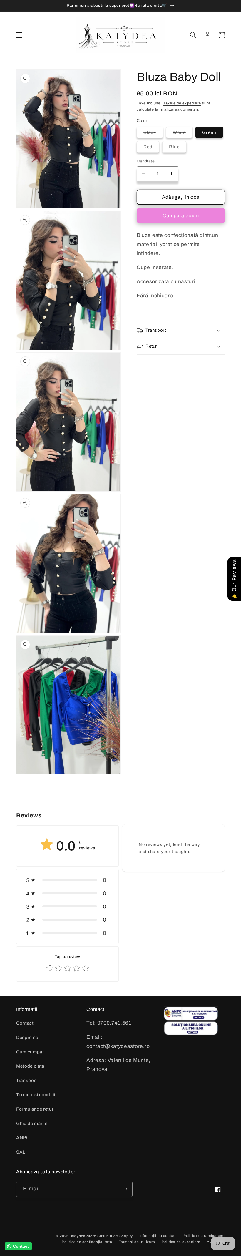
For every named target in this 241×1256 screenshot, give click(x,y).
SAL (20, 1151)
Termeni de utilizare (137, 1242)
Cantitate (146, 161)
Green (209, 132)
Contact (25, 1023)
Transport (26, 1080)
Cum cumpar (30, 1051)
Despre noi (28, 1037)
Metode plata (30, 1065)
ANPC (23, 1137)
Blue (177, 148)
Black (153, 134)
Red (151, 148)
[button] (19, 35)
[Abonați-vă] (125, 1189)
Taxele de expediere (182, 103)
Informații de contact (158, 1236)
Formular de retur (34, 1108)
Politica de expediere (181, 1242)
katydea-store (83, 1236)
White (183, 134)
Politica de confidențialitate (87, 1242)
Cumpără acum (181, 215)
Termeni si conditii (35, 1094)
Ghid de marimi (32, 1123)
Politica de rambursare (204, 1236)
